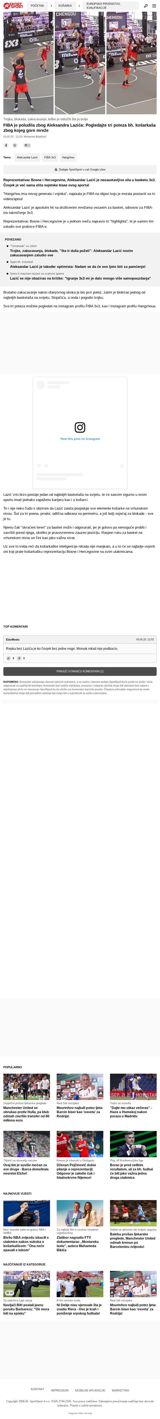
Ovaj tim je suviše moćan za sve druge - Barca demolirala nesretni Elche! (26, 1169)
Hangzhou (68, 157)
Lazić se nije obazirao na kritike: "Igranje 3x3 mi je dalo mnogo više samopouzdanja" (80, 276)
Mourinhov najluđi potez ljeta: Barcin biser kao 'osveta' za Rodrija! (80, 1112)
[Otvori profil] (146, 5)
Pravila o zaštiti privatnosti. (86, 1405)
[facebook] (6, 145)
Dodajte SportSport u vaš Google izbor (82, 169)
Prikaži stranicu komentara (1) (80, 671)
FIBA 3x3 (50, 157)
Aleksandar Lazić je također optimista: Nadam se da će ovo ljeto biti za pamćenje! (78, 265)
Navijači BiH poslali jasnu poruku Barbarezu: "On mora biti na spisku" (26, 1309)
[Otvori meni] (152, 5)
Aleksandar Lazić (27, 157)
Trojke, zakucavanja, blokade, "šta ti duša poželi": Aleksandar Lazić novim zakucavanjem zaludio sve (71, 251)
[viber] (14, 145)
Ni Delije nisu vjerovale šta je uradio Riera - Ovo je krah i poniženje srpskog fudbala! (79, 1309)
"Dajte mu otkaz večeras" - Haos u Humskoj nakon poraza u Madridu (131, 1112)
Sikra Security (85, 1413)
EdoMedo (13, 639)
